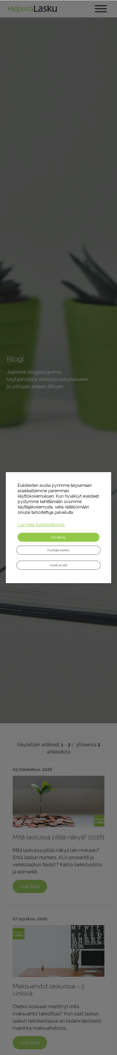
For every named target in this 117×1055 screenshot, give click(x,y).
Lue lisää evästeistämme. (41, 524)
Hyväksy (58, 537)
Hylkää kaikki (58, 550)
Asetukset (58, 565)
